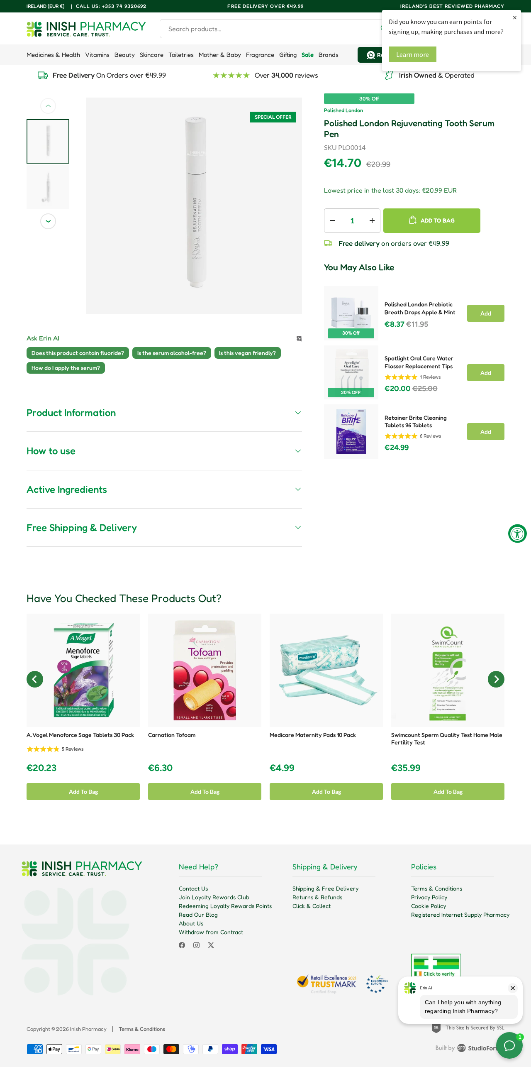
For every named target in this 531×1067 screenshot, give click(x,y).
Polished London (343, 110)
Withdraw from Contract (211, 931)
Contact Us (193, 888)
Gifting (288, 55)
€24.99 (397, 447)
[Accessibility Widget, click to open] (517, 533)
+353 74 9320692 (124, 6)
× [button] (515, 17)
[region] (414, 370)
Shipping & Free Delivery (325, 888)
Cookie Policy (428, 905)
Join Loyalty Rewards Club (214, 897)
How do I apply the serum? (66, 367)
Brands (329, 55)
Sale (308, 55)
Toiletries (181, 55)
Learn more (412, 54)
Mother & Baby (220, 55)
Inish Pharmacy (88, 1028)
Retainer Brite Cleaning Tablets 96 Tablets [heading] (416, 421)
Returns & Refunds (317, 897)
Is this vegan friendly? (247, 352)
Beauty (124, 55)
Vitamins (97, 55)
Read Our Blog (198, 914)
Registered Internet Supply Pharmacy (460, 914)
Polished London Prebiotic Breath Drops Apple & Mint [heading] (420, 308)
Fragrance (260, 55)
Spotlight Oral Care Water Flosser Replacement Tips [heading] (419, 362)
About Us (191, 923)
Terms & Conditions (436, 888)
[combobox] (277, 28)
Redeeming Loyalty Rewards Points (225, 905)
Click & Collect (311, 905)
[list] (194, 206)
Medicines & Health (53, 55)
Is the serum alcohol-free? (171, 352)
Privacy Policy (429, 897)
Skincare (151, 55)
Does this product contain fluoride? (78, 352)
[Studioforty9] (470, 1049)
